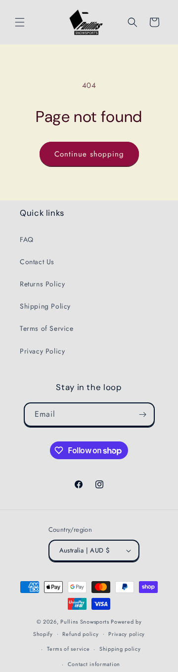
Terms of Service (47, 328)
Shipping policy (120, 649)
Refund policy (80, 634)
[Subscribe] (143, 414)
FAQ (27, 239)
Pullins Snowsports (84, 622)
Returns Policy (42, 284)
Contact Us (37, 262)
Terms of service (68, 649)
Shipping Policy (45, 306)
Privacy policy (126, 634)
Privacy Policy (42, 351)
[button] (20, 22)
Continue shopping (89, 154)
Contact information (94, 664)
